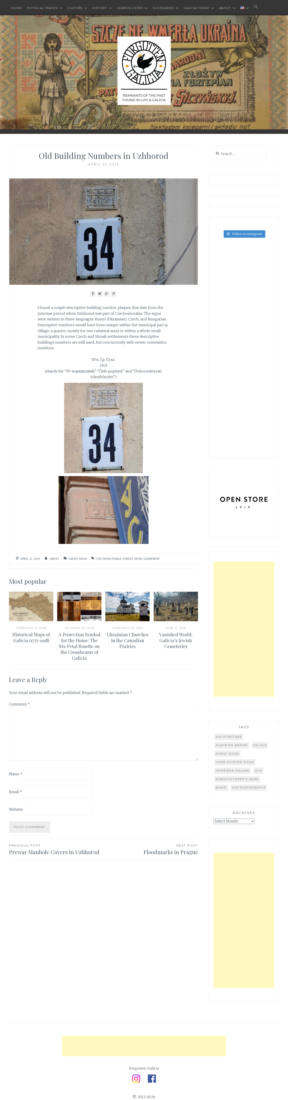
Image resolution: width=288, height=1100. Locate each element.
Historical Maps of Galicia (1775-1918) (31, 637)
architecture (229, 736)
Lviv (258, 770)
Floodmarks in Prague (171, 850)
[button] (256, 7)
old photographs (249, 787)
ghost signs (227, 753)
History (99, 8)
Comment (19, 704)
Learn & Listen (130, 8)
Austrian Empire (232, 745)
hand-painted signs (235, 762)
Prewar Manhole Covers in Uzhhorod (54, 850)
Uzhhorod (152, 558)
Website (16, 809)
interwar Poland (233, 770)
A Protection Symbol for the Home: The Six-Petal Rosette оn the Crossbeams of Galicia (79, 646)
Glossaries (163, 8)
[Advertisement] (244, 629)
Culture (75, 8)
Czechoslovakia (108, 558)
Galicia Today (196, 8)
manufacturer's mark (237, 779)
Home (16, 8)
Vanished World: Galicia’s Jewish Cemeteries (175, 640)
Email (15, 791)
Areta (54, 558)
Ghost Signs (78, 558)
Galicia (260, 745)
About (225, 8)
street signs (132, 558)
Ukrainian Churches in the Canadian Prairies (127, 640)
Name (15, 774)
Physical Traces (42, 8)
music (221, 787)
